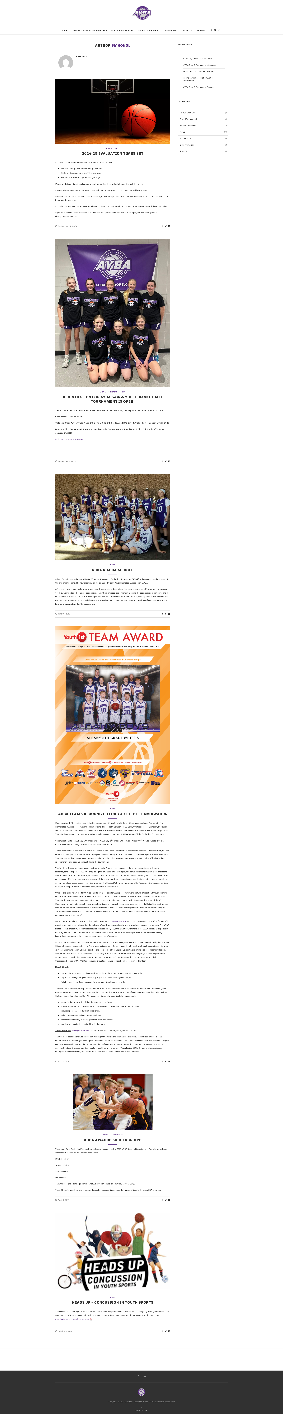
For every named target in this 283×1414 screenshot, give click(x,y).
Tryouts (116, 148)
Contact (202, 30)
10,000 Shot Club (203, 113)
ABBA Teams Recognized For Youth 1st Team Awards (112, 814)
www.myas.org (119, 921)
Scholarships (117, 1135)
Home (65, 30)
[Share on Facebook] (162, 226)
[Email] (215, 30)
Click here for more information (69, 439)
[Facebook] (211, 30)
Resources (170, 30)
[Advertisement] (203, 182)
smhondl (82, 56)
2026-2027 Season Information (90, 30)
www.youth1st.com (80, 1030)
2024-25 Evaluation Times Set (112, 153)
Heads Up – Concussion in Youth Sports (112, 1302)
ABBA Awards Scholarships (113, 1140)
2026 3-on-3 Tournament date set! (198, 71)
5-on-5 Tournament (149, 30)
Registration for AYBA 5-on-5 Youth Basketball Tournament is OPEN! (113, 399)
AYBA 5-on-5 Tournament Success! (199, 87)
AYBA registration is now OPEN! (197, 58)
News (107, 148)
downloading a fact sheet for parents (72, 1319)
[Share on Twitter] (166, 226)
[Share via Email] (169, 226)
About (186, 30)
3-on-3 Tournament (122, 30)
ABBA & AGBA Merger (113, 570)
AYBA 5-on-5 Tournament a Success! (200, 65)
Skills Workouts (203, 145)
